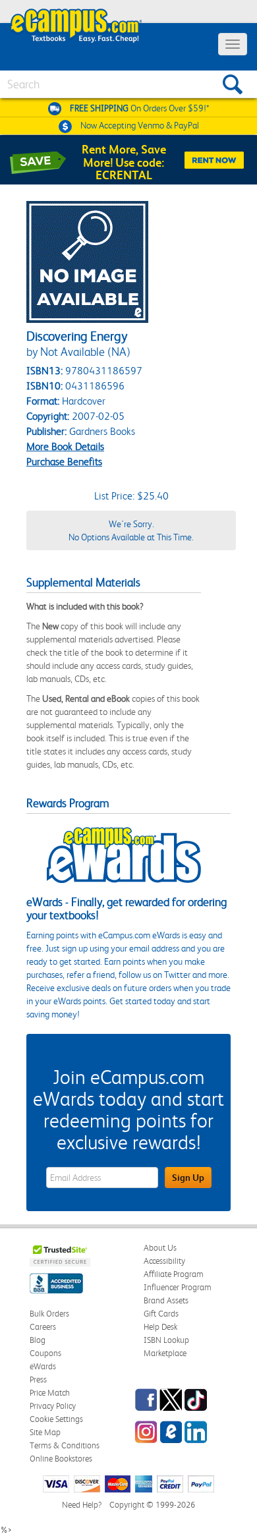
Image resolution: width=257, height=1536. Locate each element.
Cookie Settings (56, 1419)
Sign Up (188, 1177)
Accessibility (164, 1261)
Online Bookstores (61, 1459)
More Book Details (65, 446)
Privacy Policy (53, 1406)
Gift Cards (161, 1314)
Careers (43, 1327)
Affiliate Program (174, 1274)
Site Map (45, 1432)
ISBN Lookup (166, 1340)
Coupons (45, 1353)
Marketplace (165, 1353)
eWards (43, 1366)
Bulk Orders (49, 1314)
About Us (160, 1248)
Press (38, 1379)
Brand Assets (166, 1300)
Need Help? (81, 1505)
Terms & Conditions (65, 1445)
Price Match (50, 1393)
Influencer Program (178, 1287)
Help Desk (160, 1327)
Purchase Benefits (64, 461)
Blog (37, 1340)
